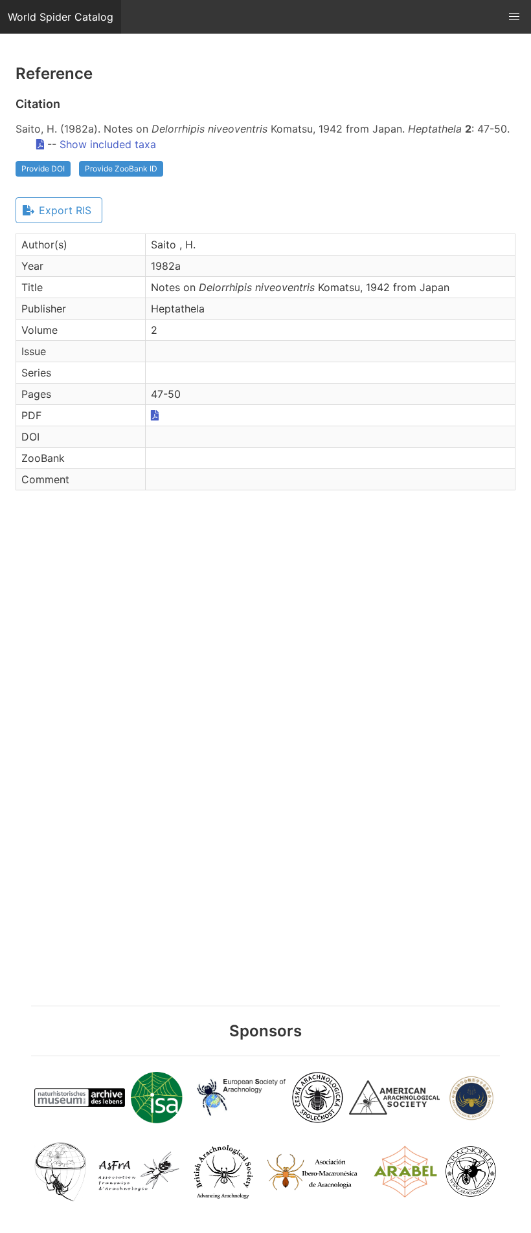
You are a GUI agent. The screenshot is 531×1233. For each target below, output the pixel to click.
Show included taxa (108, 144)
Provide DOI (43, 168)
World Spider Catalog (60, 16)
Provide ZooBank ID (121, 168)
